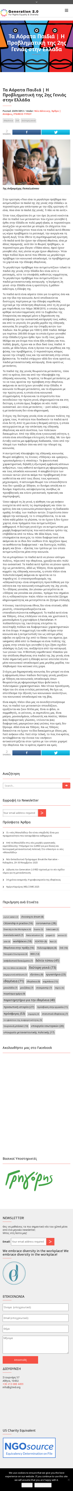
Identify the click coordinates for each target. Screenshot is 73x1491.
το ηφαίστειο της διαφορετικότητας (23, 1020)
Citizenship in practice (18, 923)
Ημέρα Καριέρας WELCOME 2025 (22, 886)
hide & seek (52, 929)
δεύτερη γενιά (28, 120)
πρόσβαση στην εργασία (52, 1007)
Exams (38, 929)
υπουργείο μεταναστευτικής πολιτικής (29, 1032)
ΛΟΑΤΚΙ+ (41, 941)
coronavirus (46, 923)
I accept (27, 1485)
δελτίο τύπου (47, 960)
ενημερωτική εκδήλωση (15, 974)
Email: (6, 1241)
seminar (62, 935)
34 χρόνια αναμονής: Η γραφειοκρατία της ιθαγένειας (33, 879)
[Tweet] (55, 132)
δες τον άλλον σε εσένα (15, 968)
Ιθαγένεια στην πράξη (19, 947)
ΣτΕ (17, 120)
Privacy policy (43, 1485)
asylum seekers (11, 917)
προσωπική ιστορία (19, 1007)
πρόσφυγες (14, 1013)
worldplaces (22, 941)
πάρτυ (59, 987)
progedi (50, 935)
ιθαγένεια (8, 120)
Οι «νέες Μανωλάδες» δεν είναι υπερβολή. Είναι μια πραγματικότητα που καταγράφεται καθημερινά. (31, 834)
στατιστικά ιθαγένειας (55, 1013)
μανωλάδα (10, 987)
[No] (68, 1480)
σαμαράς (33, 1014)
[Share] (26, 132)
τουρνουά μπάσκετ (16, 1026)
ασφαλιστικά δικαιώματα (18, 960)
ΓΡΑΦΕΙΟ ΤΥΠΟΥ (22, 114)
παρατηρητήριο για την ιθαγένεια (29, 1000)
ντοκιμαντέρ (44, 987)
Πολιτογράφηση (47, 947)
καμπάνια (50, 981)
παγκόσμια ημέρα (14, 993)
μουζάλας (26, 987)
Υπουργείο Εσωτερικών (15, 954)
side (7, 941)
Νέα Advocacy (42, 111)
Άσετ (53, 941)
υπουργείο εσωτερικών (47, 1026)
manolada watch (13, 935)
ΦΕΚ (34, 953)
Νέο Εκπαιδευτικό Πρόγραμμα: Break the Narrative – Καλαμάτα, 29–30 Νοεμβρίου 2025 (31, 861)
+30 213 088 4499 (13, 1384)
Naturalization (34, 935)
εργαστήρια (56, 974)
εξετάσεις (36, 974)
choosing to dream (32, 916)
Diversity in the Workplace (17, 929)
